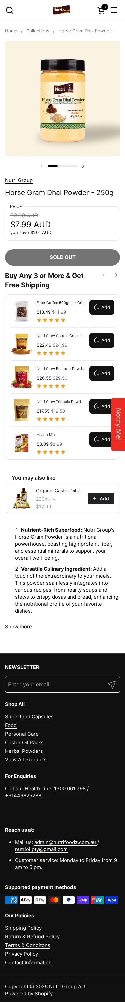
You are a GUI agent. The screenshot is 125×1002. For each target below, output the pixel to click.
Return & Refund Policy (32, 936)
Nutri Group (19, 180)
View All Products (26, 759)
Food (11, 725)
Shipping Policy (23, 928)
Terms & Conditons (27, 945)
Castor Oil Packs (24, 742)
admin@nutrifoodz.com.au (65, 842)
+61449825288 (23, 795)
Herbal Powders (24, 751)
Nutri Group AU (67, 986)
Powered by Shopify (29, 993)
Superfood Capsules (29, 716)
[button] (9, 10)
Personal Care (22, 734)
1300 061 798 (70, 788)
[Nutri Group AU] (61, 10)
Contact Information (28, 962)
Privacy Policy (21, 954)
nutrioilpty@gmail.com (41, 849)
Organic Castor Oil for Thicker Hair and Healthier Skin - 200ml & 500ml (60, 490)
